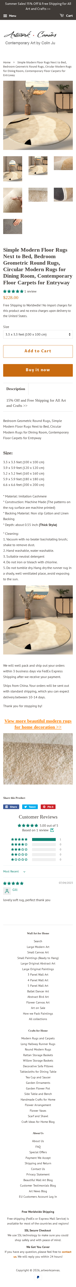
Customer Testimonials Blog (38, 1185)
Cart (69, 16)
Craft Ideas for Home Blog (38, 1122)
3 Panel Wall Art (38, 974)
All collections (38, 1019)
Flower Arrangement (38, 1105)
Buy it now (38, 370)
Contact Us (38, 1169)
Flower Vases (38, 1111)
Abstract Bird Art (38, 997)
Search (38, 941)
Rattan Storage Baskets (38, 1055)
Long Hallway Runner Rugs (38, 1044)
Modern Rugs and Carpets (38, 1038)
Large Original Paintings (38, 969)
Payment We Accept (38, 1158)
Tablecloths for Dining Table (38, 1072)
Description (15, 389)
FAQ (38, 1147)
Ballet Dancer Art (38, 991)
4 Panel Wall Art (38, 980)
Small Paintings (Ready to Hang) (38, 958)
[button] (13, 291)
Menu (12, 16)
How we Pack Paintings (38, 1013)
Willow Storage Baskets (38, 1060)
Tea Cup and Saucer (38, 1077)
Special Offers (38, 1152)
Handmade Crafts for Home (38, 1099)
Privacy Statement (38, 1174)
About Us (38, 1141)
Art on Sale (38, 1008)
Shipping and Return (38, 1163)
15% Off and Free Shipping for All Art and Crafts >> (36, 403)
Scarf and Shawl (38, 1116)
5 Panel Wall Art (38, 986)
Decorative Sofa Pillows (38, 1066)
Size (6, 327)
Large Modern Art (38, 947)
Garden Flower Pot (38, 1088)
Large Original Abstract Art (38, 963)
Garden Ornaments (38, 1083)
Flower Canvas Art (38, 1002)
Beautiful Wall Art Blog (38, 1180)
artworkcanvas (50, 1270)
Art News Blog (38, 1191)
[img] (13, 883)
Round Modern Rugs (38, 1049)
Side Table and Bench (38, 1094)
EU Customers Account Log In (38, 1197)
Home (7, 62)
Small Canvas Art (38, 952)
